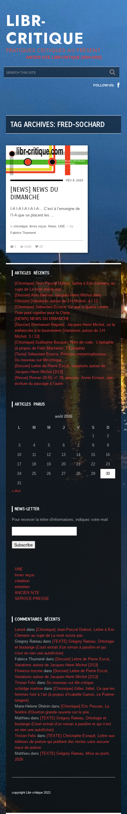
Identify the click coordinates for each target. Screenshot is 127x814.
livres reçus (38, 226)
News (52, 226)
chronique (21, 226)
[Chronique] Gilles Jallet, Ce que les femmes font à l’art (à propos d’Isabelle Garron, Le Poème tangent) (65, 694)
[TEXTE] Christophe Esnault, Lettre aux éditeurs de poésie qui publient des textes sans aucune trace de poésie (65, 741)
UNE (61, 226)
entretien (22, 587)
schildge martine (29, 688)
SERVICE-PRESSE (32, 598)
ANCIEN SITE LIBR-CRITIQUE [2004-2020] (63, 57)
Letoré (20, 629)
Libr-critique (45, 29)
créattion (22, 581)
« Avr (16, 491)
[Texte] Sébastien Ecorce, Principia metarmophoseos (60, 354)
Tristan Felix (25, 682)
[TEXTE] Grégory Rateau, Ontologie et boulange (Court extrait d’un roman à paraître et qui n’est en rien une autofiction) (64, 647)
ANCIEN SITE (27, 592)
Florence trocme (29, 671)
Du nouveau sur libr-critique (38, 360)
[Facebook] (118, 85)
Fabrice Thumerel (23, 232)
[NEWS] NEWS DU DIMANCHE (34, 193)
